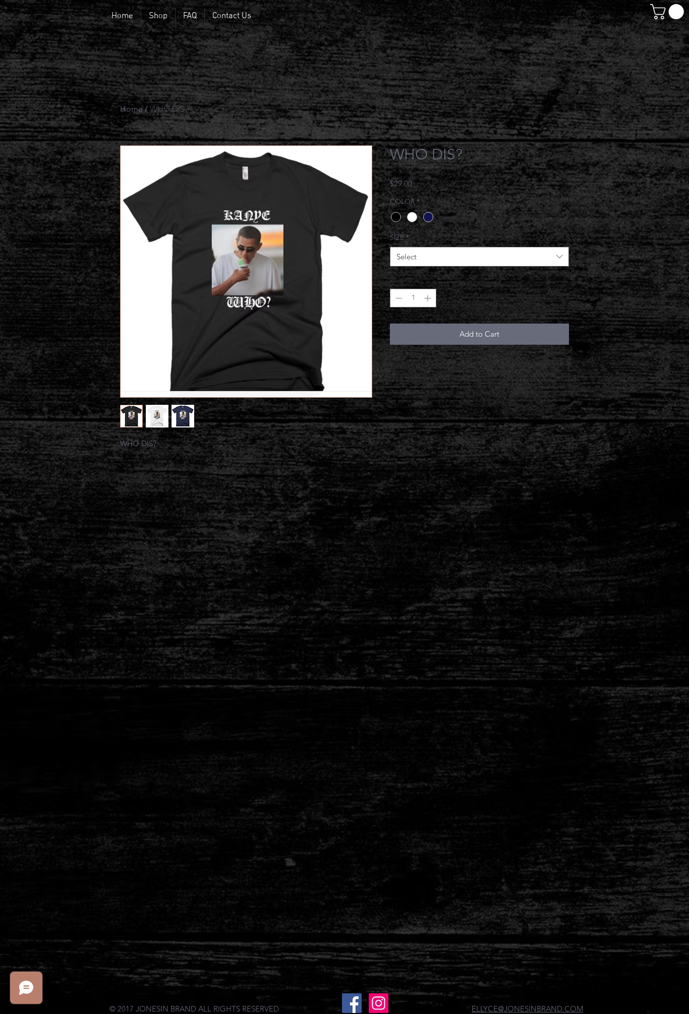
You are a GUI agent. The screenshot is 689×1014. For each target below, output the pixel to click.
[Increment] (428, 298)
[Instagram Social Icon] (378, 1003)
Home (131, 109)
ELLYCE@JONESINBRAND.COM (527, 1008)
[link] (668, 11)
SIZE (399, 237)
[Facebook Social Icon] (352, 1003)
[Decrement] (397, 298)
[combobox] (479, 256)
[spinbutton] (413, 298)
